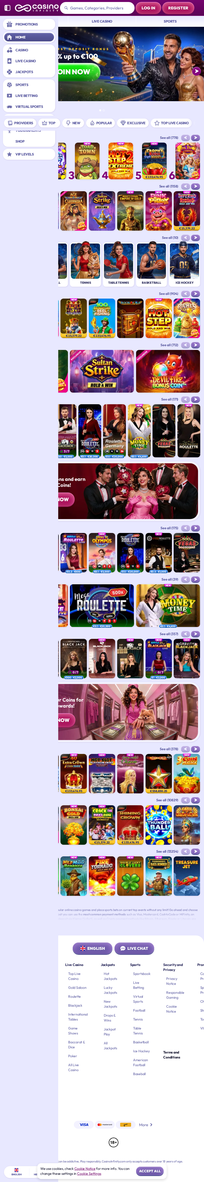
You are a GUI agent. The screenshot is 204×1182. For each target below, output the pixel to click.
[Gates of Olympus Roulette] (102, 552)
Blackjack (75, 1005)
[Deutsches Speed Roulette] (159, 552)
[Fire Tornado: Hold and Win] (102, 876)
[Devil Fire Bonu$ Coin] (168, 371)
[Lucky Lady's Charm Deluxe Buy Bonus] (130, 773)
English (96, 948)
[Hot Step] (159, 318)
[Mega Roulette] (89, 430)
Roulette (74, 996)
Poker (72, 1056)
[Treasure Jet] (187, 876)
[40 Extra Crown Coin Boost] (73, 773)
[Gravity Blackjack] (187, 658)
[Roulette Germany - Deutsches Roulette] (114, 430)
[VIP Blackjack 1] (130, 658)
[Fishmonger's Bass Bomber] (159, 876)
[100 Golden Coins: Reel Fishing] (102, 318)
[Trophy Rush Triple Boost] (154, 161)
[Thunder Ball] (159, 825)
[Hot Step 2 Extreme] (120, 161)
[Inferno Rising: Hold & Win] (187, 211)
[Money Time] (139, 430)
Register (178, 7)
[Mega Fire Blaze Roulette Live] (73, 552)
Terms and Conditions (171, 1054)
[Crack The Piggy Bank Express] (102, 825)
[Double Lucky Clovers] (130, 876)
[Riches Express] (187, 318)
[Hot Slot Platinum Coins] (102, 773)
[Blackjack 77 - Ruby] (64, 430)
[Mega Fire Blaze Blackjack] (159, 658)
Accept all (150, 1171)
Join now (71, 71)
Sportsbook (142, 973)
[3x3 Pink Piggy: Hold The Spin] (159, 211)
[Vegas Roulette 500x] (164, 430)
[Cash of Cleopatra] (187, 825)
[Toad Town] (87, 161)
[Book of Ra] (130, 318)
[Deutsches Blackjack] (73, 658)
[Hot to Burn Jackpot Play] (159, 773)
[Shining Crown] (130, 825)
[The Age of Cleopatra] (73, 211)
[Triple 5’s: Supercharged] (73, 318)
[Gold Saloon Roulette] (188, 430)
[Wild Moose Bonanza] (73, 876)
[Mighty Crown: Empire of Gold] (130, 211)
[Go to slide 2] (104, 110)
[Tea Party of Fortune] (187, 161)
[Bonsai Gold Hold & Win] (73, 825)
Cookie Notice (85, 1168)
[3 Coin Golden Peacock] (187, 773)
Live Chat (137, 948)
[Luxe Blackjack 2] (102, 658)
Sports (170, 21)
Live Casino (102, 21)
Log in (148, 7)
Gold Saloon (77, 987)
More (143, 1124)
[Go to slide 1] (100, 110)
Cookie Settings (89, 1174)
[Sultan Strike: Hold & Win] (102, 211)
